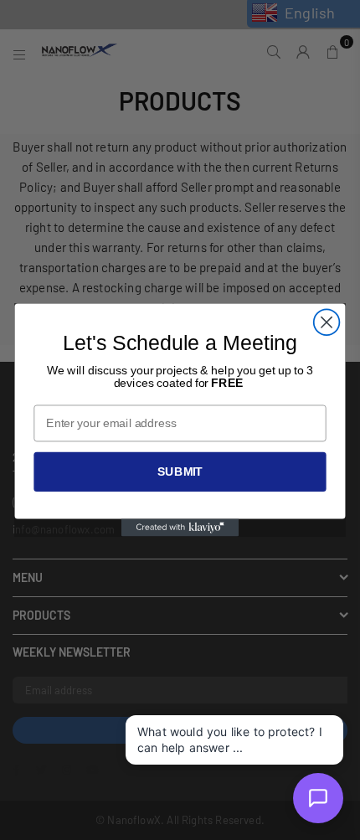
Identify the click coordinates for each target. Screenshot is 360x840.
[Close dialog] (327, 322)
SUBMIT (180, 471)
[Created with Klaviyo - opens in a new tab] (180, 528)
